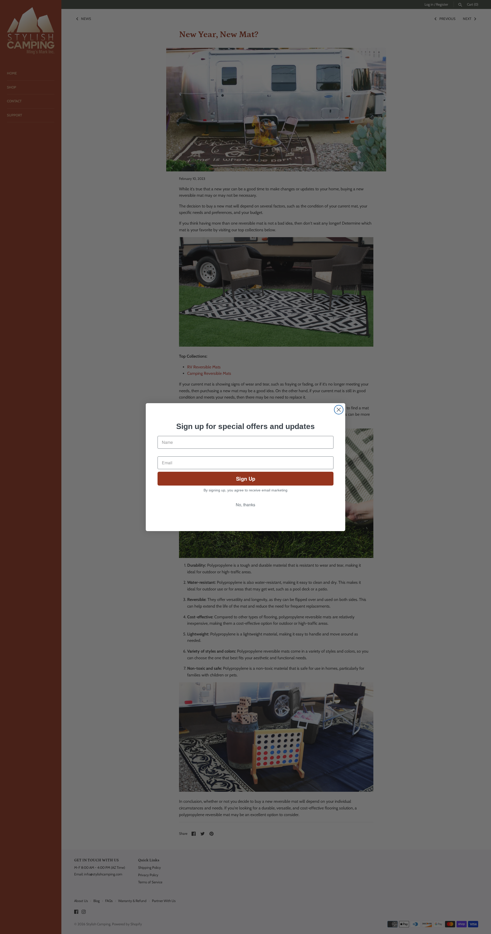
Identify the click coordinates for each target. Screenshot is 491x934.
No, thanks (245, 505)
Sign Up (245, 478)
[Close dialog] (338, 409)
